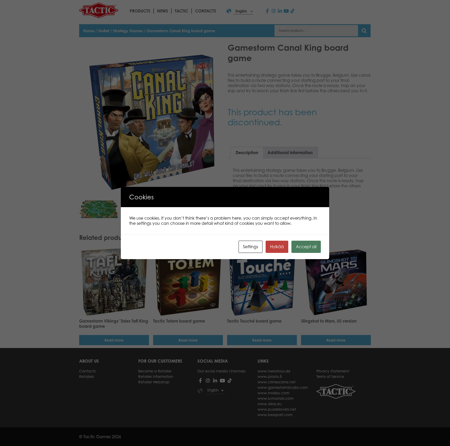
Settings (250, 246)
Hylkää (277, 246)
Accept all (306, 246)
